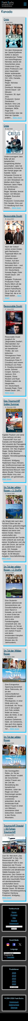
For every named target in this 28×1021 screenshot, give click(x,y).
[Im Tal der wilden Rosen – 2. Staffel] (14, 586)
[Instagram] (8, 946)
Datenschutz (14, 1005)
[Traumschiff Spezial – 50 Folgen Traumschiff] (14, 845)
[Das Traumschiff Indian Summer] (14, 420)
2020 (14, 984)
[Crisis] (14, 36)
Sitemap (14, 1008)
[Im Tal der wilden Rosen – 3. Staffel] (14, 507)
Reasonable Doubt (13, 216)
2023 (14, 976)
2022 (14, 978)
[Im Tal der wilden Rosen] (14, 757)
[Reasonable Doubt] (14, 232)
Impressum (14, 1002)
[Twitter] (20, 946)
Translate (10, 957)
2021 (14, 981)
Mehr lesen (17, 118)
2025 (14, 973)
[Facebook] (14, 946)
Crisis (6, 19)
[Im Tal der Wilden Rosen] (14, 670)
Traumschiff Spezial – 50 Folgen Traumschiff (13, 829)
